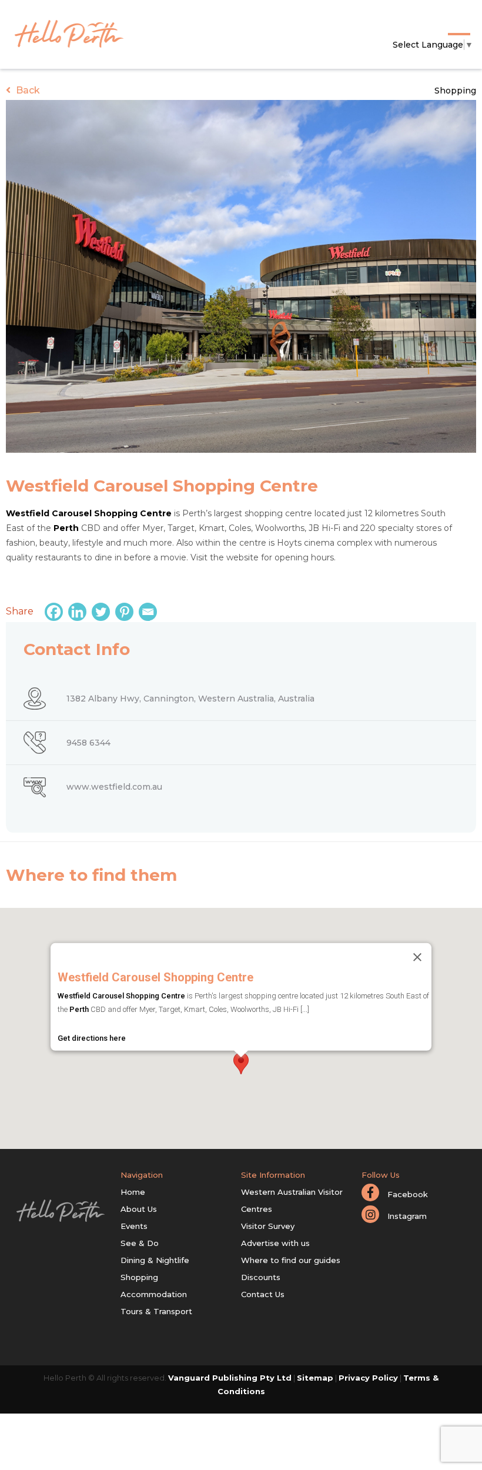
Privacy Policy (368, 1377)
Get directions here (92, 1037)
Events (134, 1226)
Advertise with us (275, 1243)
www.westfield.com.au (114, 786)
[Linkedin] (78, 612)
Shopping (455, 90)
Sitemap (315, 1377)
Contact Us (262, 1294)
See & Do (139, 1243)
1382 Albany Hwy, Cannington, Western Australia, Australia (190, 698)
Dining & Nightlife (154, 1260)
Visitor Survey (267, 1226)
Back (27, 90)
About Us (138, 1209)
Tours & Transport (156, 1311)
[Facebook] (55, 612)
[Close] (417, 957)
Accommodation (153, 1294)
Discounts (260, 1277)
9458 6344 (88, 742)
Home (132, 1192)
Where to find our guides (290, 1260)
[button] (241, 1063)
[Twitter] (102, 612)
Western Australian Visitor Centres (292, 1200)
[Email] (149, 612)
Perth (66, 528)
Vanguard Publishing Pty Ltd (230, 1377)
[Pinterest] (125, 612)
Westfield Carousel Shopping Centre (89, 513)
